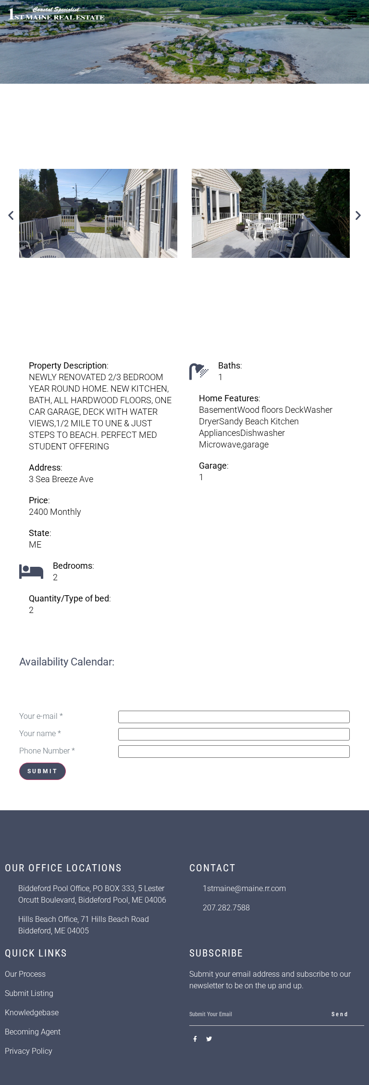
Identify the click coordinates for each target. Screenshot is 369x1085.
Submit (42, 771)
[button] (352, 14)
